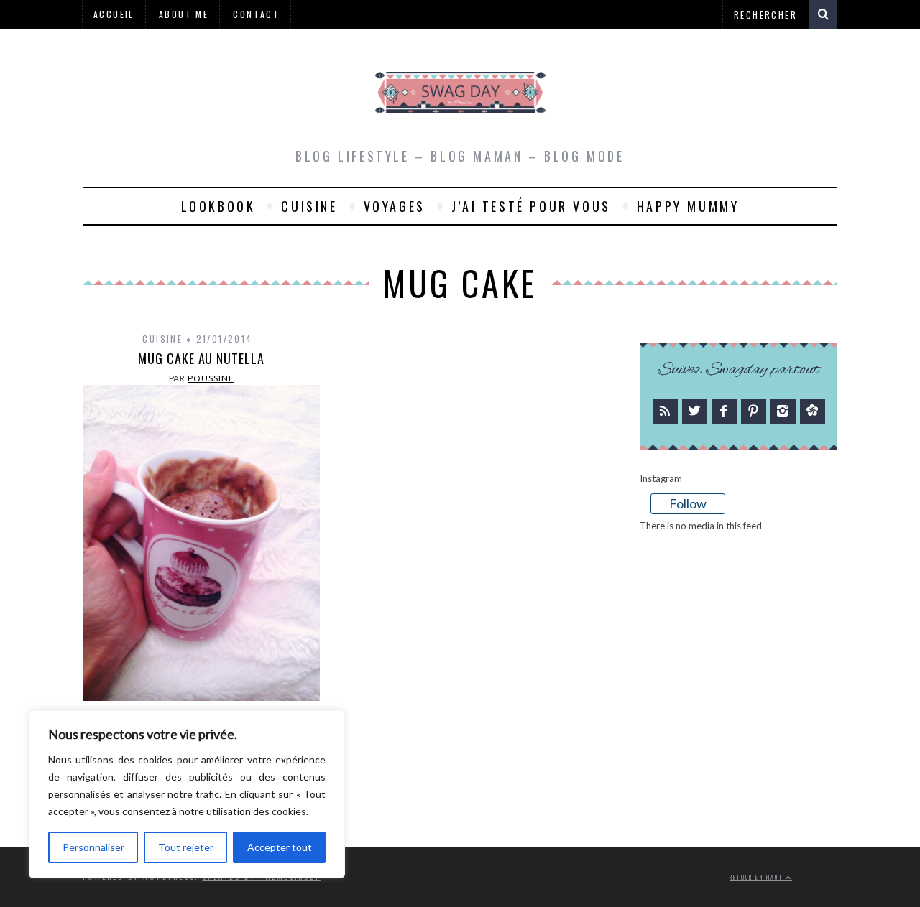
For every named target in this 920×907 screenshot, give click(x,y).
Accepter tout (279, 847)
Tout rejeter (185, 847)
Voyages (395, 206)
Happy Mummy (688, 206)
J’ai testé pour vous (531, 206)
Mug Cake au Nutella (201, 358)
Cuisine (309, 206)
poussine (211, 378)
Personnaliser (93, 847)
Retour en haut (758, 877)
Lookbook (218, 206)
